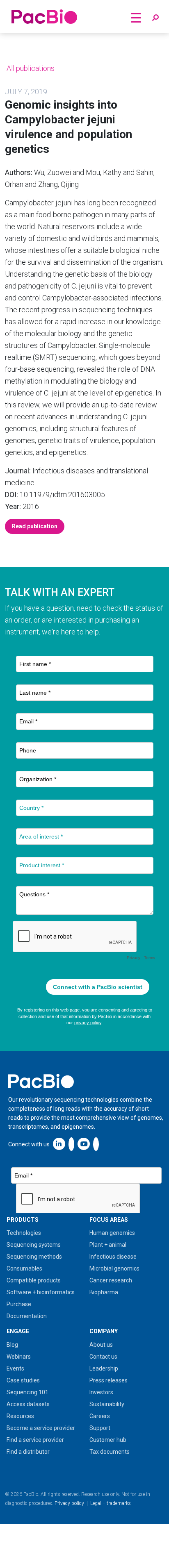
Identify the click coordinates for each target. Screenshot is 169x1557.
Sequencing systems (34, 1244)
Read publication (34, 526)
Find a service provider (35, 1440)
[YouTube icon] (84, 1143)
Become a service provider (41, 1428)
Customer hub (107, 1440)
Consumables (24, 1268)
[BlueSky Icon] (96, 1143)
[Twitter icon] (71, 1143)
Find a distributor (28, 1451)
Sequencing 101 (27, 1392)
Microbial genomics (114, 1268)
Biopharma (103, 1292)
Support (99, 1428)
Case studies (23, 1380)
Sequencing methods (34, 1256)
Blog (12, 1344)
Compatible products (34, 1280)
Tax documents (109, 1451)
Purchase (19, 1304)
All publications (30, 68)
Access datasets (28, 1404)
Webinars (19, 1356)
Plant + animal (107, 1244)
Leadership (103, 1368)
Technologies (24, 1233)
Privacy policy (69, 1503)
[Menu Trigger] (136, 17)
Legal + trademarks (110, 1503)
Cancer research (110, 1280)
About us (101, 1344)
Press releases (108, 1380)
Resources (20, 1416)
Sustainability (106, 1404)
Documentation (27, 1316)
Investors (101, 1392)
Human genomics (112, 1233)
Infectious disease (113, 1256)
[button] (155, 18)
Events (15, 1368)
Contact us (103, 1356)
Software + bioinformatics (41, 1292)
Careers (99, 1416)
